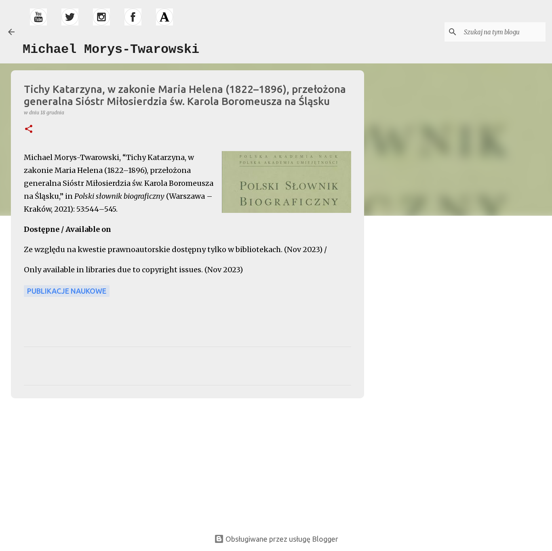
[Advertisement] (68, 460)
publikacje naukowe (66, 291)
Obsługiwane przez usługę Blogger (281, 539)
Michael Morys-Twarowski (111, 49)
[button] (29, 129)
